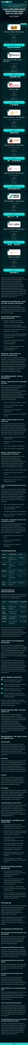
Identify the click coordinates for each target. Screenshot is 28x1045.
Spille (14, 1043)
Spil (13, 45)
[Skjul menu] (25, 2)
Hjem (10, 6)
